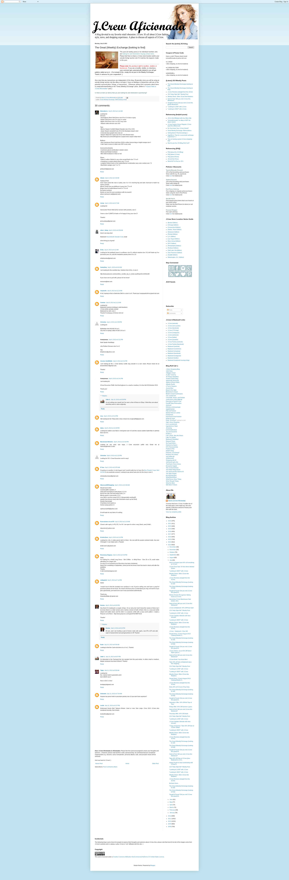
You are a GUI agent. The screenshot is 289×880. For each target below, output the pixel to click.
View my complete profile (173, 512)
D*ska (102, 467)
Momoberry (104, 111)
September (173, 555)
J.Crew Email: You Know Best (178, 659)
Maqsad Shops (170, 441)
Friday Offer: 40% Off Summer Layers (180, 707)
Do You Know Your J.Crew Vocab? (178, 128)
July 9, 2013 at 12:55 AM (112, 467)
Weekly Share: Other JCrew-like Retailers (180, 96)
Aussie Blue (169, 388)
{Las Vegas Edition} (174, 239)
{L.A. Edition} (172, 236)
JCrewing (169, 428)
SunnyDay (103, 267)
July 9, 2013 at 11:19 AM (122, 521)
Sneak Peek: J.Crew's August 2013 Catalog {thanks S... (180, 634)
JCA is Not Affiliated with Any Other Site (179, 118)
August (172, 557)
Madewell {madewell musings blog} (178, 360)
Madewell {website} (174, 346)
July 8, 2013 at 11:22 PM (114, 455)
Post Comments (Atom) (110, 767)
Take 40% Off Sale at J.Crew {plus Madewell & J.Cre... (179, 759)
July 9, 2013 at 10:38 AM (122, 485)
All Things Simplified (172, 377)
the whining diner (171, 475)
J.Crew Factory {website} (175, 342)
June (171, 799)
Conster (102, 302)
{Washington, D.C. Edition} (176, 257)
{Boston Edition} (172, 223)
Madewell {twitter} (173, 358)
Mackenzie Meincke (106, 442)
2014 (169, 542)
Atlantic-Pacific (170, 384)
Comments (172, 313)
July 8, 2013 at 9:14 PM (111, 416)
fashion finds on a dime (173, 413)
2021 (169, 523)
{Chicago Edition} (173, 225)
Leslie (102, 705)
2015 (169, 539)
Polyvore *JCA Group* (172, 452)
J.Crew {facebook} (173, 328)
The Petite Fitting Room (173, 469)
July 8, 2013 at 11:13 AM (113, 302)
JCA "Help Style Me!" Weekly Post (178, 94)
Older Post (155, 763)
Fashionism (169, 414)
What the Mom (170, 483)
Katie (102, 644)
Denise (102, 605)
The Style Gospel (171, 473)
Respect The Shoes (172, 454)
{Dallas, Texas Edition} (174, 229)
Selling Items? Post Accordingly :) (178, 133)
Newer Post (99, 763)
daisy (102, 428)
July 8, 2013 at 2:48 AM (112, 178)
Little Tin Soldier (171, 437)
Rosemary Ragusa (106, 555)
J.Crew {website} (173, 323)
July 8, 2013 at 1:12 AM (115, 111)
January (172, 812)
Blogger (152, 865)
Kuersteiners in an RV (107, 521)
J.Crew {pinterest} (173, 335)
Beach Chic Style (171, 390)
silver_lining (104, 230)
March (172, 807)
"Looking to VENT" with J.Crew (177, 109)
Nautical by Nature (171, 445)
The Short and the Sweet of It (175, 471)
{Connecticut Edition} (174, 227)
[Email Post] (126, 97)
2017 (169, 534)
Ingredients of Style (172, 426)
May (171, 802)
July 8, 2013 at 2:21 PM (116, 339)
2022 (169, 521)
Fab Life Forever (171, 411)
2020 (169, 526)
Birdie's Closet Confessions (174, 394)
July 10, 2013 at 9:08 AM (111, 644)
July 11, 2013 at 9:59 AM (111, 670)
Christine (103, 322)
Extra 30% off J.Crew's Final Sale (179, 687)
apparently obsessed (172, 380)
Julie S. (108, 399)
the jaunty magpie (171, 466)
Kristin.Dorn (104, 537)
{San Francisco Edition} (175, 252)
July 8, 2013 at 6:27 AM (112, 203)
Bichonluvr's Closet (172, 392)
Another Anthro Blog (172, 378)
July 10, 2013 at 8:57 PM (113, 656)
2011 (169, 818)
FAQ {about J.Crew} (174, 154)
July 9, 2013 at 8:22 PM (118, 628)
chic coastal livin (171, 396)
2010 (169, 821)
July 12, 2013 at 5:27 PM (112, 705)
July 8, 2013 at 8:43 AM (115, 267)
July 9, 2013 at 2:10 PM (116, 537)
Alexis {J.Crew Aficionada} (176, 501)
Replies (104, 396)
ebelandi (168, 405)
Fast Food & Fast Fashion (174, 416)
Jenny (102, 203)
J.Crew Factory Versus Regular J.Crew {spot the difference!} (179, 125)
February (172, 810)
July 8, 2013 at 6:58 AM (116, 230)
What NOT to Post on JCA (175, 161)
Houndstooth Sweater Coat (115, 237)
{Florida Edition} (172, 234)
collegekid (103, 580)
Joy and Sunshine (171, 432)
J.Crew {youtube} (173, 339)
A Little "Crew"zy (171, 375)
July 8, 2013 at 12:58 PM (114, 322)
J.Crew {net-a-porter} (174, 326)
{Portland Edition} (173, 248)
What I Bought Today (172, 481)
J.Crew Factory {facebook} (176, 344)
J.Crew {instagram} (173, 333)
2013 (169, 544)
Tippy (102, 670)
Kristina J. (169, 433)
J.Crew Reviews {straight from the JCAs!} (180, 92)
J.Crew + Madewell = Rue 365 (178, 631)
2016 (169, 537)
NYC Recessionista (172, 447)
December (173, 547)
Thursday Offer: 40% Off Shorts (178, 713)
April (171, 805)
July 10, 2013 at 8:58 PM (118, 399)
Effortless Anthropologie (173, 407)
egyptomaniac (170, 409)
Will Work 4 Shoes (171, 485)
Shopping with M (171, 460)
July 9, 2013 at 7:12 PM (114, 580)
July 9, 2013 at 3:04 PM (120, 555)
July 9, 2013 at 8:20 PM (112, 605)
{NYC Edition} (172, 243)
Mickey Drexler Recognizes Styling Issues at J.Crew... (180, 595)
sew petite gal (170, 456)
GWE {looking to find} (121, 99)
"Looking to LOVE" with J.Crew (177, 107)
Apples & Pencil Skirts (172, 382)
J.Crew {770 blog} (173, 330)
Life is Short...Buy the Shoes (174, 435)
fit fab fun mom (170, 418)
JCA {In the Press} (173, 159)
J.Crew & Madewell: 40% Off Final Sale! (181, 608)
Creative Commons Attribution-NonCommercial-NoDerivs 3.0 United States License (138, 857)
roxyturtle (103, 290)
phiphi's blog (170, 451)
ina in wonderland (171, 424)
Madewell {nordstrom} (174, 349)
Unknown (103, 693)
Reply (102, 172)
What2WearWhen (171, 477)
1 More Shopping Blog (173, 369)
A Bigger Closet (170, 373)
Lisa (101, 416)
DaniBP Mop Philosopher (174, 403)
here (170, 176)
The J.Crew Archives (172, 468)
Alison (102, 178)
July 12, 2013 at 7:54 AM (114, 693)
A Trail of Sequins (171, 386)
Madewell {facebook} (174, 353)
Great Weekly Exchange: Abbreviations (179, 130)
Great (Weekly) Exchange (107, 99)
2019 (169, 529)
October (172, 552)
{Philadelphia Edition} (174, 246)
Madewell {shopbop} (174, 351)
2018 (169, 531)
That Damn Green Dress (173, 464)
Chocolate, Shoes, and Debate (175, 397)
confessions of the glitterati (174, 399)
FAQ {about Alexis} (173, 157)
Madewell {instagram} (174, 356)
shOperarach (170, 458)
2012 (169, 816)
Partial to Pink (170, 449)
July (171, 560)
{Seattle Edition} (172, 255)
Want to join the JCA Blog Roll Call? (179, 143)
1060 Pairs (169, 371)
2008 (169, 826)
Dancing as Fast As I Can (173, 401)
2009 (169, 824)
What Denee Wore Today (173, 479)
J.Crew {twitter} (172, 337)
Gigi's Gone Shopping (172, 422)
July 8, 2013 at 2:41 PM (120, 361)
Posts (170, 310)
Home (127, 763)
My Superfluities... (171, 443)
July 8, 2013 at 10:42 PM (121, 442)
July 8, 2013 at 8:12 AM (111, 250)
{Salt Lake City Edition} (175, 250)
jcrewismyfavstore (171, 430)
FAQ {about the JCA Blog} (175, 152)
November (173, 549)
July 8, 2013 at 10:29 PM (111, 428)
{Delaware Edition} (173, 232)
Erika (102, 250)
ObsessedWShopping (107, 485)
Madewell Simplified (172, 439)
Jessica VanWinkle (106, 361)
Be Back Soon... (174, 783)
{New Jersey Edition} (174, 241)
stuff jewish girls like (172, 462)
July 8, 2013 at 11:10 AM (114, 290)
